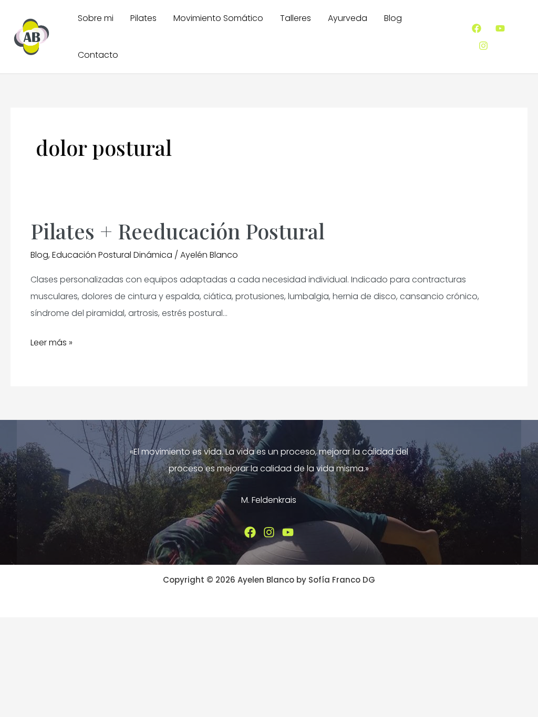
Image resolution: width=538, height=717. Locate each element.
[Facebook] (476, 28)
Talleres (295, 18)
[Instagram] (483, 45)
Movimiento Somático (218, 18)
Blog (393, 18)
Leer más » (51, 343)
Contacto (98, 55)
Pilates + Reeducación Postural (177, 231)
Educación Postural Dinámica (112, 255)
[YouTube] (500, 28)
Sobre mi (95, 18)
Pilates (143, 18)
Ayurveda (347, 18)
